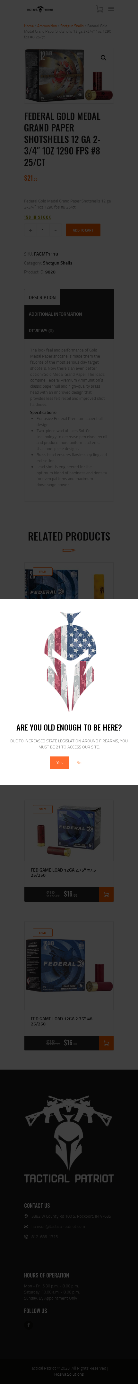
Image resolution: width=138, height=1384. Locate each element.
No (79, 762)
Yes (59, 762)
